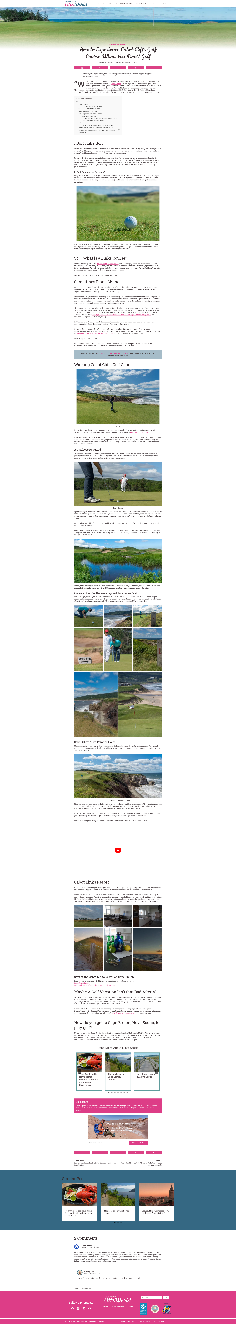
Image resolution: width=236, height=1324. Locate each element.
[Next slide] (156, 1071)
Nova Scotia (122, 45)
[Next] (170, 1202)
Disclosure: (82, 133)
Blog (164, 4)
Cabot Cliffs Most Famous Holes (93, 120)
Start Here (131, 1321)
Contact (160, 1321)
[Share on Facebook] (118, 67)
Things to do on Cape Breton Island (116, 1077)
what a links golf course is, (108, 264)
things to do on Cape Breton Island (112, 353)
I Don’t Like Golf (84, 104)
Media (130, 1307)
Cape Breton (116, 84)
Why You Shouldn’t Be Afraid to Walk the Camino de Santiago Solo (141, 1162)
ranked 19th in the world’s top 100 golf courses (94, 333)
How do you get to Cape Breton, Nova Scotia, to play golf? (99, 130)
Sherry (103, 62)
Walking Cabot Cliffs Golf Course (90, 114)
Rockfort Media (97, 1321)
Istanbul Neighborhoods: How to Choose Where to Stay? (155, 1212)
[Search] (166, 1297)
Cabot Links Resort (85, 123)
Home (122, 1321)
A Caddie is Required (89, 116)
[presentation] (89, 1062)
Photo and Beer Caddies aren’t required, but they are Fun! (100, 118)
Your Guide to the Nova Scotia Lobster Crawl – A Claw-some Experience (88, 1079)
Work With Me (118, 1307)
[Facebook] (72, 1308)
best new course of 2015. (140, 432)
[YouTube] (89, 1308)
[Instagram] (78, 1308)
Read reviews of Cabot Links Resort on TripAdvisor (95, 985)
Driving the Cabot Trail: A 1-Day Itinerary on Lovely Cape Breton (95, 1162)
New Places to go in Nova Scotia (146, 1075)
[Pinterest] (83, 1308)
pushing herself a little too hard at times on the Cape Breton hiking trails (121, 314)
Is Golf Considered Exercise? (93, 106)
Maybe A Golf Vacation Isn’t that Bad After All (95, 128)
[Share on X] (82, 67)
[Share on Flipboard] (136, 67)
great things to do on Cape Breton (124, 1013)
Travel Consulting (110, 4)
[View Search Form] (169, 3)
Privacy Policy (144, 1321)
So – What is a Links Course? (89, 109)
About (105, 1307)
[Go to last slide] (79, 1071)
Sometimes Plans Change (87, 111)
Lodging (112, 45)
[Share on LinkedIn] (154, 67)
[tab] (108, 1092)
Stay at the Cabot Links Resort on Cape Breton (97, 125)
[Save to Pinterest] (100, 67)
